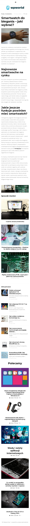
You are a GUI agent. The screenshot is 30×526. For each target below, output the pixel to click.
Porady (2, 14)
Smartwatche (8, 14)
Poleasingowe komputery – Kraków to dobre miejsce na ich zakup (15, 248)
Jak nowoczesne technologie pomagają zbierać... (17, 330)
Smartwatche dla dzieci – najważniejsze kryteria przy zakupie (15, 419)
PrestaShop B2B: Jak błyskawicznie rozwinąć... (18, 353)
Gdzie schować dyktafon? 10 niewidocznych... (15, 291)
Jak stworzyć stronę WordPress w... (16, 343)
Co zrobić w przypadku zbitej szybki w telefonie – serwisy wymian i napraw (15, 484)
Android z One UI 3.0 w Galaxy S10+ (15, 512)
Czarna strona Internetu (6, 187)
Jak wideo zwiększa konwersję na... (16, 317)
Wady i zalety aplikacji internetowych (15, 450)
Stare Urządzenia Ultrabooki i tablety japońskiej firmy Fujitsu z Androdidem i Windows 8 (15, 393)
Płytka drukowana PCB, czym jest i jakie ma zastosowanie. (22, 188)
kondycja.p (18, 148)
